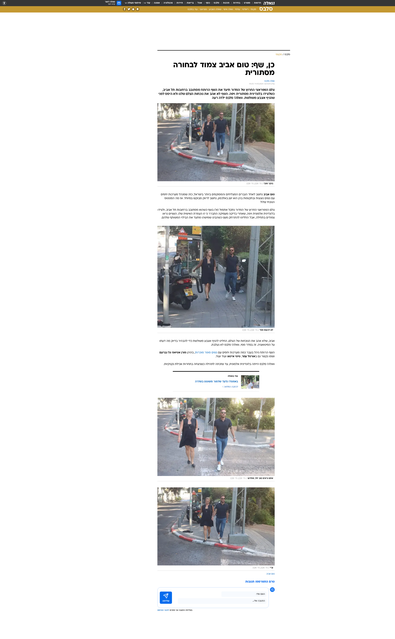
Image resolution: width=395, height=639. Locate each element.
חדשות (257, 3)
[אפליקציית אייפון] (133, 9)
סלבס (216, 3)
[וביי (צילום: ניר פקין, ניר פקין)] (216, 529)
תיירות (180, 3)
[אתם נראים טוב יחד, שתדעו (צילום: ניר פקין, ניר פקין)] (216, 439)
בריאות (190, 3)
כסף (208, 3)
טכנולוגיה (168, 3)
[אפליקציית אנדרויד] (137, 9)
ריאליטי (245, 9)
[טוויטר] (129, 9)
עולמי (237, 9)
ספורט (247, 3)
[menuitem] (255, 3)
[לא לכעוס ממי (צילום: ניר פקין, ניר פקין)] (216, 279)
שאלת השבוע (215, 9)
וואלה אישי (228, 9)
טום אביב (270, 574)
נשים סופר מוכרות (206, 352)
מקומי (253, 9)
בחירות (236, 3)
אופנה (157, 3)
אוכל (200, 3)
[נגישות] (4, 3)
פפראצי (203, 9)
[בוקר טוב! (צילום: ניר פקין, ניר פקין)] (216, 144)
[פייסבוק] (125, 9)
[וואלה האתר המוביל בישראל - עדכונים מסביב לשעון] (269, 3)
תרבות (226, 3)
